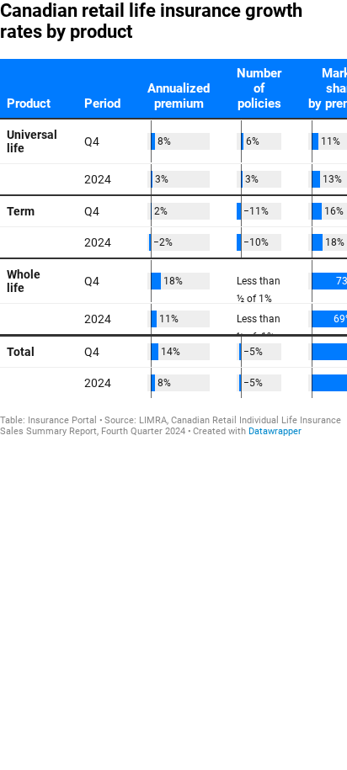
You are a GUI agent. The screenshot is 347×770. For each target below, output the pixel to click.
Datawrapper (275, 431)
